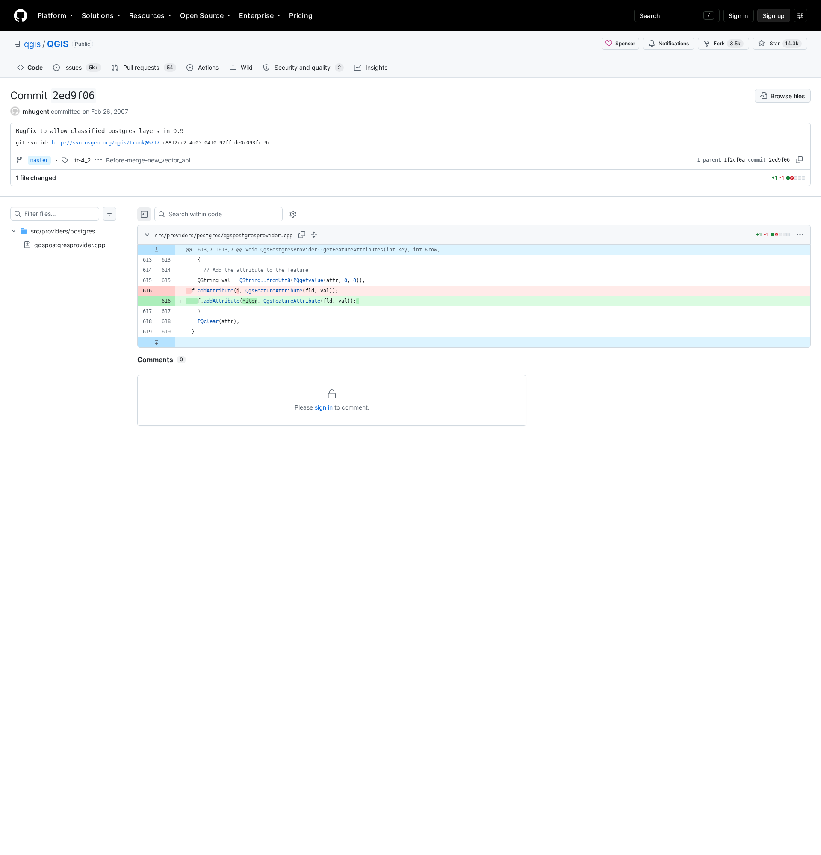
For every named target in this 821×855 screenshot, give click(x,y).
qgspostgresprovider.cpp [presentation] (70, 244)
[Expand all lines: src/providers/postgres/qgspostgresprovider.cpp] (314, 235)
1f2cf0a (734, 160)
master (39, 160)
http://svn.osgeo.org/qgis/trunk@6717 (105, 143)
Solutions (98, 15)
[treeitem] (63, 237)
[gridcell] (474, 250)
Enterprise (256, 15)
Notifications (674, 43)
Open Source (202, 15)
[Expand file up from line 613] (156, 250)
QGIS (57, 44)
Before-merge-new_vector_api (148, 160)
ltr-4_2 (82, 160)
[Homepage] (20, 15)
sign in (324, 407)
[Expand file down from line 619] (156, 342)
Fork (727, 43)
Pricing (301, 15)
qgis (32, 44)
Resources (147, 15)
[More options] (800, 235)
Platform (52, 15)
